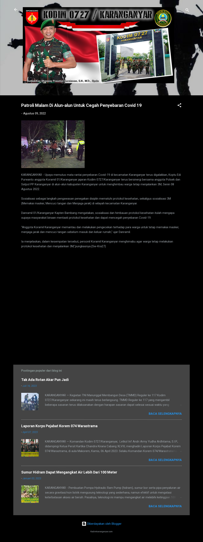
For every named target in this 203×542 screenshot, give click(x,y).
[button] (179, 106)
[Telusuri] (187, 11)
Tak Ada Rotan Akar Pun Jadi (45, 380)
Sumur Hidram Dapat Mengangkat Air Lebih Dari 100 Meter (69, 472)
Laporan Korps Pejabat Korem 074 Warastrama (59, 426)
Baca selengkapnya (165, 413)
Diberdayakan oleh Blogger (104, 524)
